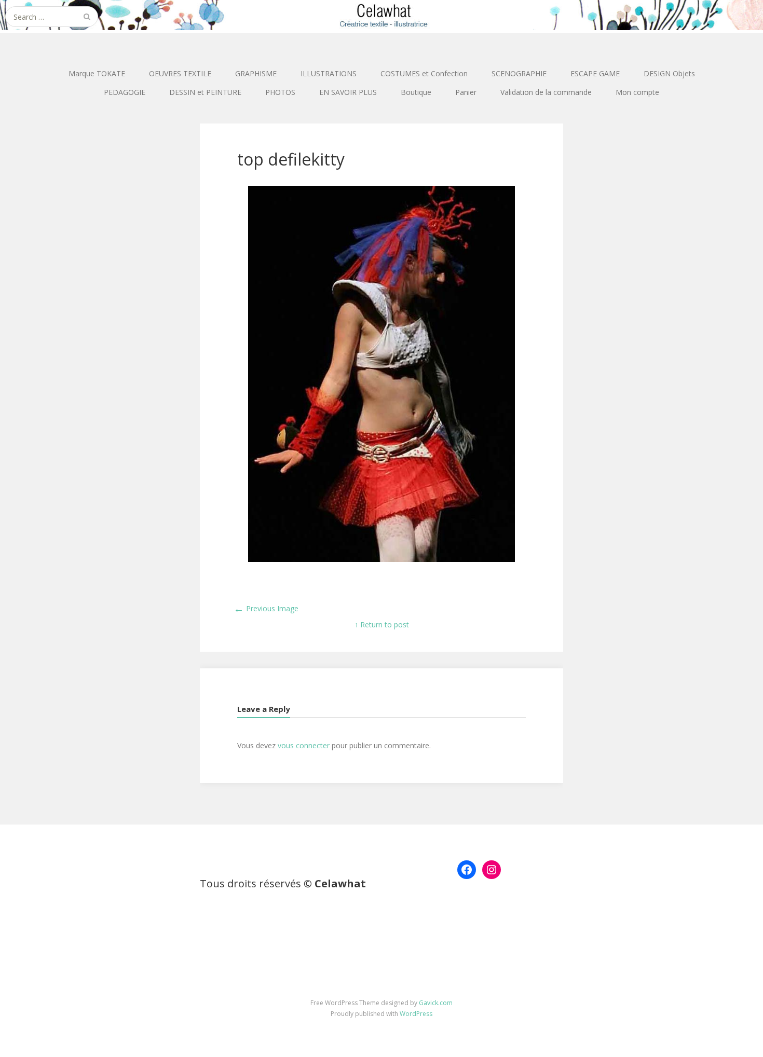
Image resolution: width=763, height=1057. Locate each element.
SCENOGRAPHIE (519, 73)
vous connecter (304, 745)
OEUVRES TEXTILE (180, 73)
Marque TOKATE (97, 73)
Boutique (416, 92)
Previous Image (266, 608)
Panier (465, 92)
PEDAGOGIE (124, 92)
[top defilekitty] (381, 559)
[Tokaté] (381, 15)
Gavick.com (436, 1002)
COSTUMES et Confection (424, 73)
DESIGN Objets (669, 73)
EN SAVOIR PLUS (348, 92)
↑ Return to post (382, 624)
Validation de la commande (546, 92)
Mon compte (637, 92)
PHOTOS (280, 92)
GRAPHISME (256, 73)
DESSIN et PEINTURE (205, 92)
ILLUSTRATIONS (329, 73)
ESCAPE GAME (595, 73)
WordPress (416, 1013)
